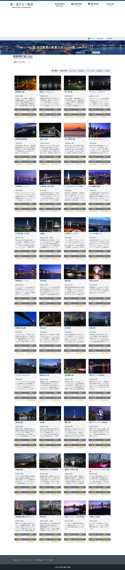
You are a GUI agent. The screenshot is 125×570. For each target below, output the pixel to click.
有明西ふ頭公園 (94, 517)
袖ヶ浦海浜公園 (70, 139)
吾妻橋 (42, 233)
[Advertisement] (62, 23)
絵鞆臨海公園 (19, 92)
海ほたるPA (44, 139)
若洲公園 (43, 281)
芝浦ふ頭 (43, 328)
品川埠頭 (68, 328)
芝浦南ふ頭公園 (20, 328)
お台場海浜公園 (94, 186)
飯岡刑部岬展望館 (21, 139)
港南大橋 (92, 328)
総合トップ (17, 560)
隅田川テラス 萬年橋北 (97, 375)
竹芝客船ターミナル (22, 186)
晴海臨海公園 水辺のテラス (24, 517)
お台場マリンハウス (71, 233)
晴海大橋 (43, 517)
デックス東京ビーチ (96, 233)
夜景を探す (60, 5)
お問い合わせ (39, 560)
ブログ (111, 5)
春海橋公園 (19, 469)
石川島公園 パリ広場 (22, 233)
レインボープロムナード (97, 139)
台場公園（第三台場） (47, 186)
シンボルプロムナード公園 (73, 186)
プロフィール (28, 560)
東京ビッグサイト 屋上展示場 (74, 517)
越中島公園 (19, 422)
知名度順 (99, 71)
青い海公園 (68, 92)
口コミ (95, 5)
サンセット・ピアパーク (97, 92)
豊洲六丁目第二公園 (71, 469)
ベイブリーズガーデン (22, 375)
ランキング (77, 5)
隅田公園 (68, 422)
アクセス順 (90, 71)
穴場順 (107, 71)
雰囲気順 (81, 71)
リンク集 (49, 560)
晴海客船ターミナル (22, 281)
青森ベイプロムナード (47, 92)
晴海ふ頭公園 (93, 281)
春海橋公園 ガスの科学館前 (49, 469)
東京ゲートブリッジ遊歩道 (98, 422)
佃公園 (42, 422)
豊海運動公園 (69, 375)
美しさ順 (73, 71)
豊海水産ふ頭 (44, 375)
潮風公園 (68, 281)
